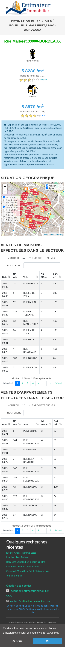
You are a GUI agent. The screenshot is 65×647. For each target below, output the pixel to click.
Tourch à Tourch (14, 576)
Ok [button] (47, 641)
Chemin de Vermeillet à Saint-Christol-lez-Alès (28, 571)
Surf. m (55, 276)
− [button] (5, 191)
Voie (25, 277)
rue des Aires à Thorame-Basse (21, 553)
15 (49, 383)
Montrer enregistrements (31, 258)
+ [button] (5, 186)
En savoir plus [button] (51, 632)
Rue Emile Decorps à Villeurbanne (22, 567)
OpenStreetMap (57, 234)
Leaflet (45, 234)
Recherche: (14, 265)
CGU (9, 596)
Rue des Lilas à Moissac (17, 557)
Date (4, 277)
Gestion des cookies (19, 585)
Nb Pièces (44, 276)
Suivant (58, 383)
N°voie (15, 276)
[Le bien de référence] (32, 209)
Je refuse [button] (17, 641)
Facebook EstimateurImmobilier (29, 591)
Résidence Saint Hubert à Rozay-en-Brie (25, 562)
